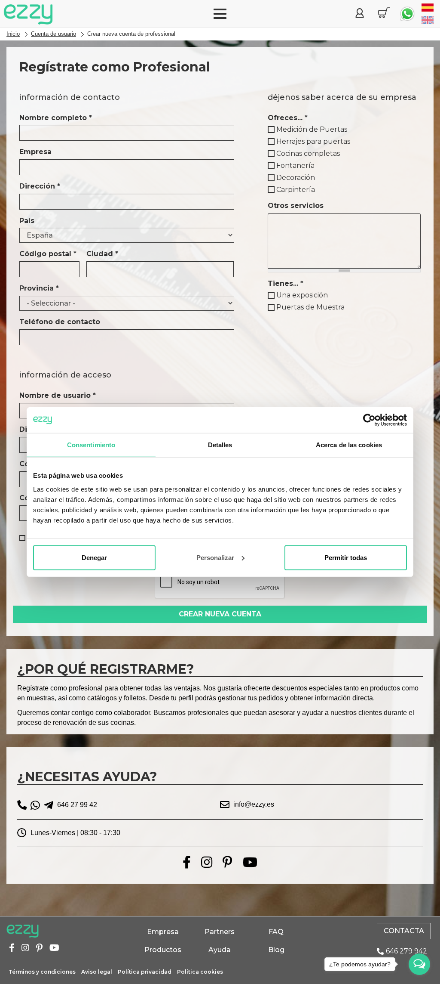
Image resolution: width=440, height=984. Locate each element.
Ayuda (219, 950)
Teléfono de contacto (59, 322)
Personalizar (215, 557)
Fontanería (295, 165)
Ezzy (22, 931)
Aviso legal (96, 972)
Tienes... (285, 283)
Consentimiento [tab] (91, 445)
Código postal (47, 254)
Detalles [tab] (220, 445)
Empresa (35, 152)
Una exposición (302, 295)
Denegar (94, 557)
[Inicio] (28, 14)
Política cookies (200, 972)
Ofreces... (288, 118)
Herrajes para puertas (313, 141)
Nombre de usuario (57, 395)
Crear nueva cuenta (220, 614)
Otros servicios (296, 205)
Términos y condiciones (42, 972)
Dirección (39, 186)
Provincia (39, 288)
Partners (220, 932)
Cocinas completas (308, 153)
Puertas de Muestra (310, 307)
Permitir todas (345, 557)
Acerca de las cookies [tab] (349, 445)
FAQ (276, 932)
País (26, 221)
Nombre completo (55, 118)
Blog (276, 950)
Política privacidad (144, 972)
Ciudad (102, 254)
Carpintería (295, 190)
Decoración (295, 177)
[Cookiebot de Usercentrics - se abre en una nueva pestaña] (369, 420)
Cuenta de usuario (53, 34)
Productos (162, 950)
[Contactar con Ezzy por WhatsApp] (407, 14)
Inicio (13, 34)
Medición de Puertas (311, 129)
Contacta (404, 931)
